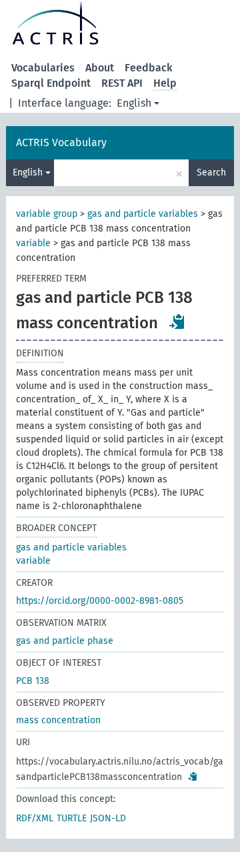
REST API (122, 83)
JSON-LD (108, 818)
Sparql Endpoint (51, 83)
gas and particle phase (64, 641)
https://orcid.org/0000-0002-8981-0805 (99, 600)
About (99, 67)
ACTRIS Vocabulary (61, 142)
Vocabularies (43, 67)
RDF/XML (34, 818)
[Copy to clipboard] (177, 321)
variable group (46, 214)
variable (33, 243)
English (134, 103)
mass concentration (58, 720)
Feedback (149, 67)
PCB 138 (32, 681)
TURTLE (72, 818)
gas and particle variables (142, 214)
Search (211, 172)
